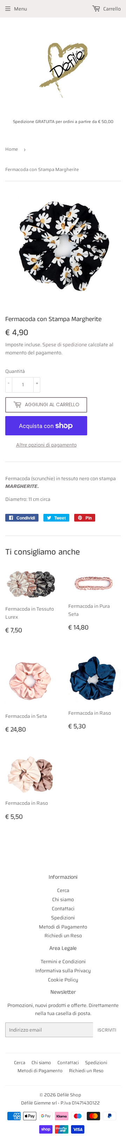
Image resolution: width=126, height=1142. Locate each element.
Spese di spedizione (64, 344)
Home (11, 149)
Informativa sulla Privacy (63, 970)
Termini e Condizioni (63, 961)
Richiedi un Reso (63, 935)
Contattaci (63, 908)
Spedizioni (63, 918)
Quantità (15, 371)
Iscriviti (107, 1030)
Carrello (111, 9)
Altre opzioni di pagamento (46, 445)
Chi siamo (63, 899)
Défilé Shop (69, 1095)
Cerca (63, 890)
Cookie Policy (63, 980)
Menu (20, 9)
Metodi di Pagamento (63, 927)
